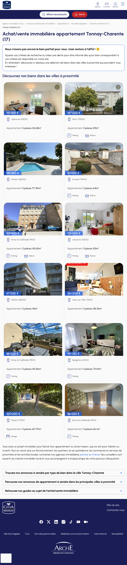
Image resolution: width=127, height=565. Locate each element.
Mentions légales (12, 534)
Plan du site (113, 505)
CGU (27, 534)
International (100, 534)
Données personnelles (45, 534)
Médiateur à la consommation (75, 534)
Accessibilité (117, 534)
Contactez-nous (116, 510)
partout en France (90, 454)
